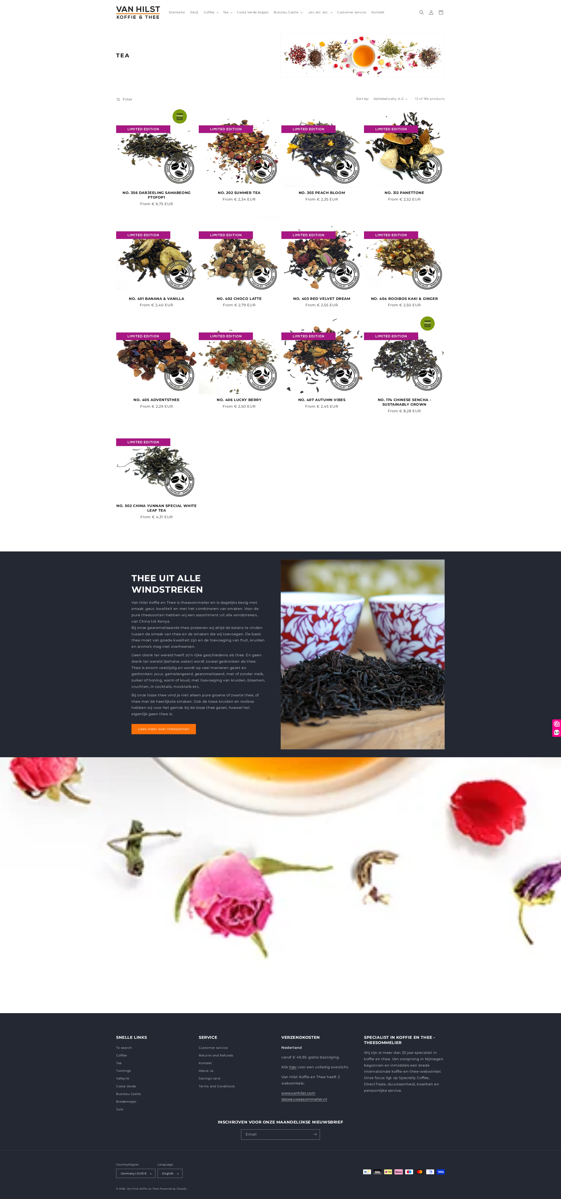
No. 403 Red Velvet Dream (321, 299)
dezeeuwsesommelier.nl (304, 1099)
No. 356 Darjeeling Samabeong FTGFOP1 (156, 195)
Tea (119, 1063)
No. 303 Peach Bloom (322, 193)
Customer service (213, 1047)
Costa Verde (126, 1086)
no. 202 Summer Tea (239, 193)
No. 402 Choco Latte (239, 299)
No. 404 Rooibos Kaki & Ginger (404, 299)
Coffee (121, 1055)
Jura (119, 1109)
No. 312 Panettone (404, 193)
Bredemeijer (126, 1101)
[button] (210, 12)
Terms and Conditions (217, 1086)
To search (124, 1047)
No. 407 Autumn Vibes (322, 400)
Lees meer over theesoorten (163, 729)
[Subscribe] (315, 1134)
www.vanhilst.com (298, 1093)
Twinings (123, 1071)
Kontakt (205, 1063)
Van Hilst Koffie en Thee (143, 1188)
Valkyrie (122, 1078)
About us (206, 1071)
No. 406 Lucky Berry (239, 400)
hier (292, 1067)
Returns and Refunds (216, 1055)
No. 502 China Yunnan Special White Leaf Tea (156, 508)
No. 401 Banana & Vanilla (156, 299)
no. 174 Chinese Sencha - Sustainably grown (404, 402)
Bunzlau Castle (128, 1094)
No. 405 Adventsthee (156, 400)
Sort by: (362, 99)
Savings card (209, 1078)
